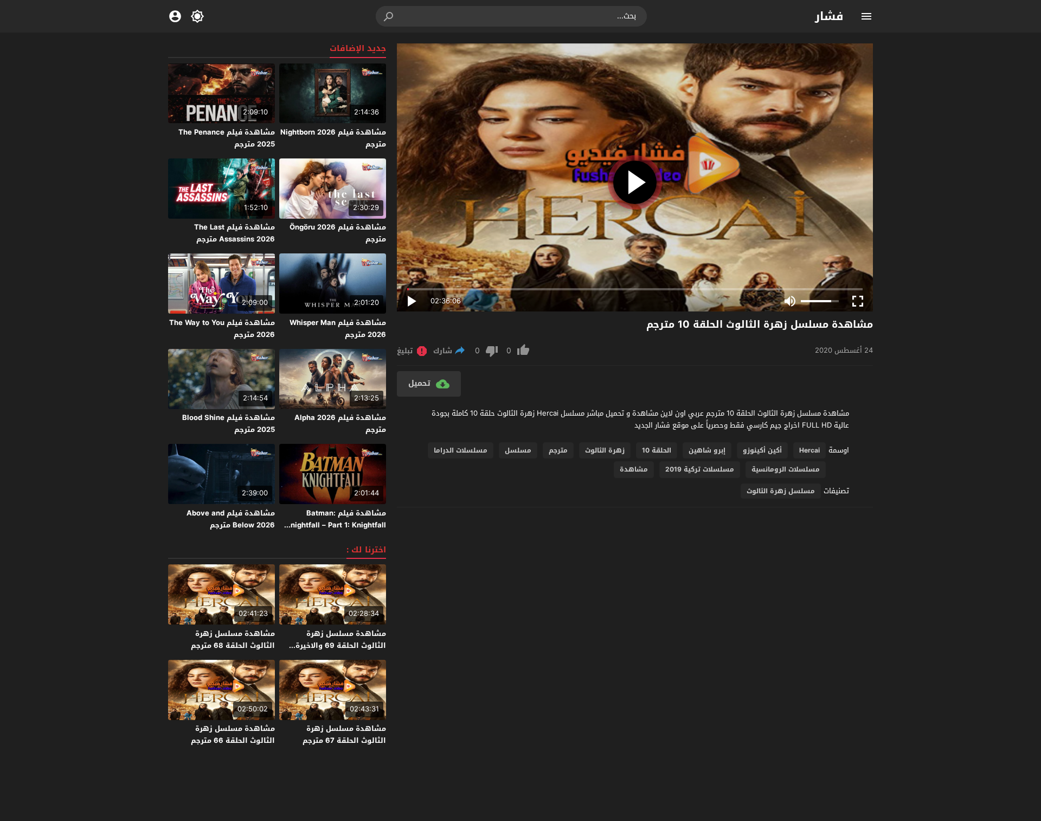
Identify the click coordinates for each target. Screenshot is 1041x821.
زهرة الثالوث (605, 450)
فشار (829, 16)
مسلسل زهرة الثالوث (781, 491)
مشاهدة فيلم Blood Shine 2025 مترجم (228, 423)
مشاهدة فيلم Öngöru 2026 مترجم (338, 233)
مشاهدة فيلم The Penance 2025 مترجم (226, 138)
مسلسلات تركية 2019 (699, 469)
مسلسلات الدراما (460, 450)
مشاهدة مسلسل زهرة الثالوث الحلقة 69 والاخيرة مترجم (340, 645)
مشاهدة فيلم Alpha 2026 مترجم (340, 423)
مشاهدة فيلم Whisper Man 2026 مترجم (338, 328)
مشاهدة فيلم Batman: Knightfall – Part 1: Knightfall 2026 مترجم (336, 525)
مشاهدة (634, 469)
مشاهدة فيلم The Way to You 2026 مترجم (222, 328)
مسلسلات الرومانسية (785, 469)
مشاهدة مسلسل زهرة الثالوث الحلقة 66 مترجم (233, 734)
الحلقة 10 (656, 450)
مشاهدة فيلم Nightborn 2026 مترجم (333, 138)
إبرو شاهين (707, 450)
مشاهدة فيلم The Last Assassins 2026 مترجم (234, 233)
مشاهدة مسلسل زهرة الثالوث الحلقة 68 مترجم (233, 639)
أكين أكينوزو (762, 450)
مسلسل (518, 450)
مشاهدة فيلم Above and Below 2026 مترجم (231, 519)
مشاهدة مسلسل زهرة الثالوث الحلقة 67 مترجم (344, 734)
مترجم (558, 450)
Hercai (809, 450)
